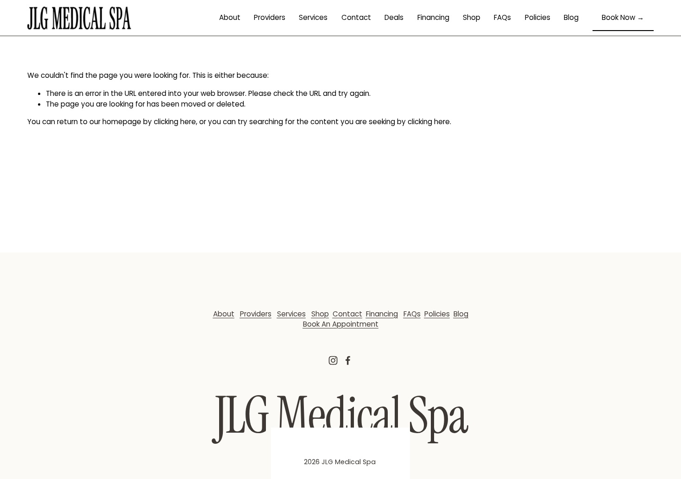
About (229, 17)
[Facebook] (348, 360)
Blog (571, 17)
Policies (537, 17)
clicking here (175, 121)
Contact (356, 17)
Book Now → (623, 17)
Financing (433, 17)
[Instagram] (333, 360)
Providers (269, 17)
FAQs (502, 17)
